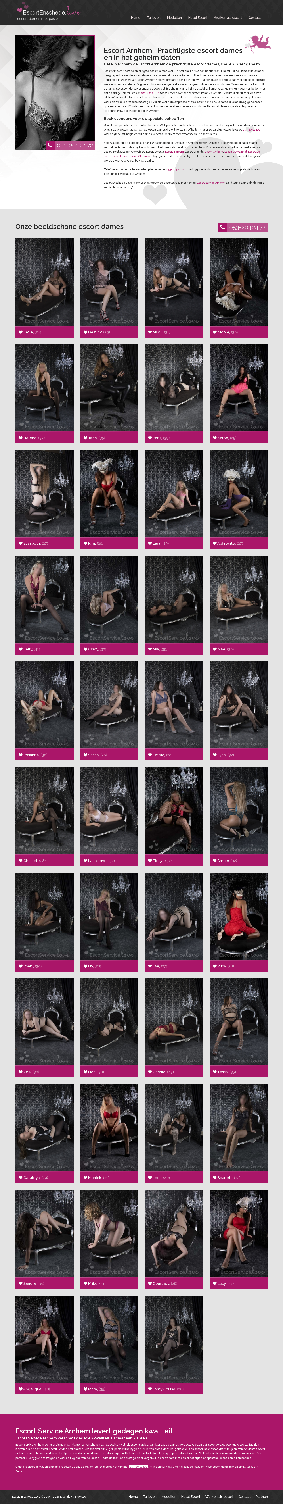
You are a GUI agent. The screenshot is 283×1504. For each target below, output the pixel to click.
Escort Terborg (174, 151)
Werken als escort (228, 17)
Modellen (174, 17)
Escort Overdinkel (235, 151)
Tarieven (154, 17)
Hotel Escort (197, 17)
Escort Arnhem (214, 151)
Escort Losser (120, 156)
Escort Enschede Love (26, 1496)
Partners (262, 1496)
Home (135, 17)
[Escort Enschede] (48, 11)
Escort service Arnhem (211, 182)
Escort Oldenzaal (140, 156)
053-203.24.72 (75, 145)
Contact (255, 17)
